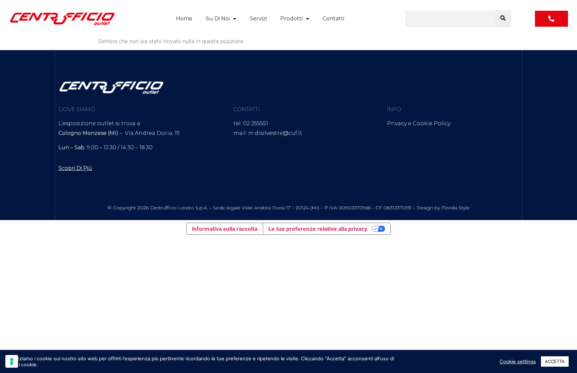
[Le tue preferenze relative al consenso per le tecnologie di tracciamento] (11, 361)
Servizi (258, 18)
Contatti (333, 18)
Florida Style (455, 208)
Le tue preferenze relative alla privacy (317, 228)
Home (184, 18)
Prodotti (291, 18)
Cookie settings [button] (518, 362)
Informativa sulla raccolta (224, 228)
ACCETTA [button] (555, 361)
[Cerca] (503, 18)
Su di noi (218, 18)
